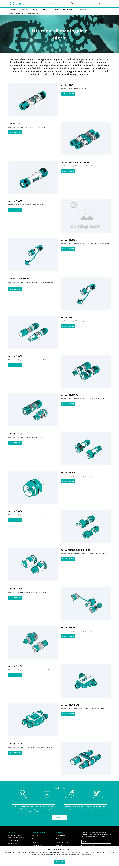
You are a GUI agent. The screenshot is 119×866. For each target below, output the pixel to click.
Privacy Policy (60, 845)
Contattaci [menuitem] (82, 10)
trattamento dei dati (98, 846)
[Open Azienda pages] (49, 10)
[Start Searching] (72, 3)
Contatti (58, 839)
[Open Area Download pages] (74, 10)
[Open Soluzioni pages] (29, 10)
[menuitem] (13, 10)
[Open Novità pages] (59, 10)
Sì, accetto (60, 861)
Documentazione (37, 845)
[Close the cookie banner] (117, 847)
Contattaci (59, 817)
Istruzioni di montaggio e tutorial (30, 13)
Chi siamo (35, 839)
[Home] (17, 3)
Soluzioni (35, 835)
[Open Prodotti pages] (17, 10)
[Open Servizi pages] (39, 10)
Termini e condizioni (62, 842)
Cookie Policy (59, 857)
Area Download (17, 13)
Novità (34, 842)
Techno (10, 13)
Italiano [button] (106, 4)
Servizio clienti (60, 835)
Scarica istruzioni (69, 93)
